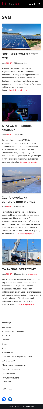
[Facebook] (4, 399)
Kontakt (5, 348)
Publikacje (6, 336)
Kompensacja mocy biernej (13, 331)
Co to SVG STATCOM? (19, 269)
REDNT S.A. (7, 389)
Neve (11, 407)
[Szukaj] (39, 4)
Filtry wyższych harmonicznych (14, 365)
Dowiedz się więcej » (18, 90)
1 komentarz (32, 274)
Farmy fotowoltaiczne (10, 378)
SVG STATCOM (8, 361)
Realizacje (6, 340)
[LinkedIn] (10, 399)
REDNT (9, 63)
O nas (4, 344)
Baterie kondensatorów (11, 369)
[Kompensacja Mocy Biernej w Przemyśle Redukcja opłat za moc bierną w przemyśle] (10, 4)
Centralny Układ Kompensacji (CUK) (17, 357)
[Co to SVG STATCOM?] (21, 252)
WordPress (29, 407)
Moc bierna (6, 327)
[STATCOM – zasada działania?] (21, 108)
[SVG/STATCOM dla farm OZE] (21, 37)
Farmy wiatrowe (8, 374)
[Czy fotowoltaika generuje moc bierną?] (21, 180)
